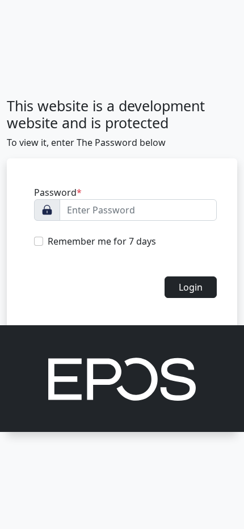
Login (191, 287)
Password (58, 192)
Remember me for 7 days (102, 241)
